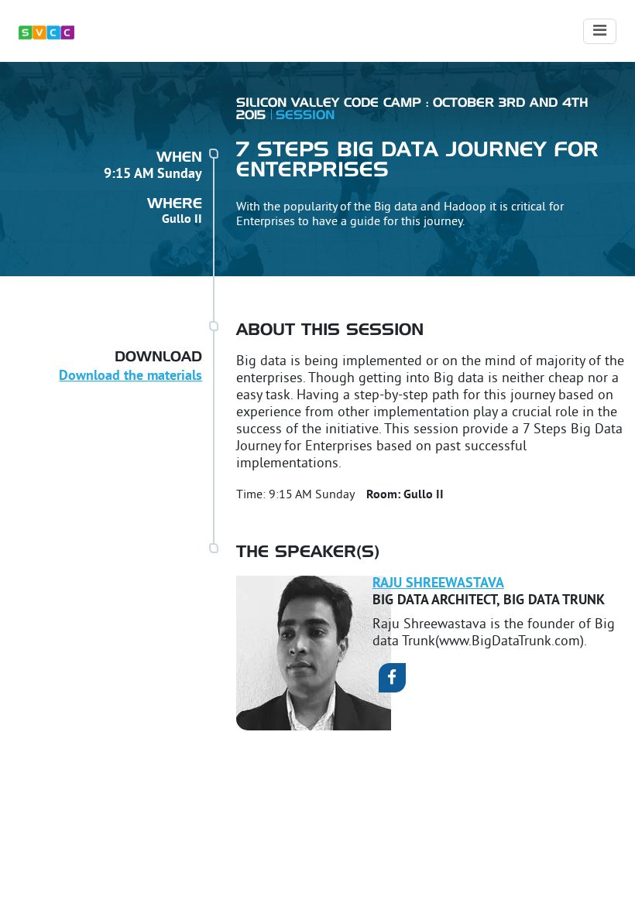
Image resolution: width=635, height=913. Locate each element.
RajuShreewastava (438, 584)
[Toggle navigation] (599, 31)
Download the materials (130, 376)
